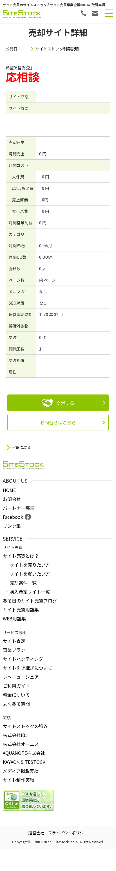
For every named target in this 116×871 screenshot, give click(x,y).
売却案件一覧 (23, 582)
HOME (9, 490)
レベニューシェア (21, 676)
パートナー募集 (18, 508)
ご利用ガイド (16, 685)
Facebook (13, 516)
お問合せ (12, 499)
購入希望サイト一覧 (30, 591)
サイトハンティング (23, 658)
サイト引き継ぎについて (27, 667)
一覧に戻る (21, 447)
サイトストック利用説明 (57, 48)
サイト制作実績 (18, 779)
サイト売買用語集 (21, 609)
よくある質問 (16, 703)
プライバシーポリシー (68, 832)
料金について (16, 694)
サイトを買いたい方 (30, 573)
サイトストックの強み (25, 726)
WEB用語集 (14, 618)
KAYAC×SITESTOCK (24, 761)
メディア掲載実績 (21, 770)
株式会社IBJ (15, 735)
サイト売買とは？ (21, 555)
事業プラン (14, 649)
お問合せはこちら (58, 422)
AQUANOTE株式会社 (24, 752)
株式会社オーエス (21, 744)
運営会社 (36, 832)
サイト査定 (14, 641)
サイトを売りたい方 (30, 564)
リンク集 (12, 525)
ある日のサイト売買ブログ (30, 600)
